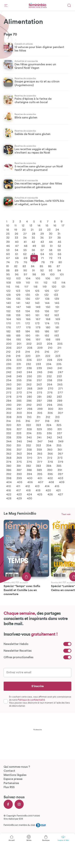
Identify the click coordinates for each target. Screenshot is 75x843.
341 (39, 437)
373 (59, 457)
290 (8, 404)
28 (33, 233)
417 (18, 490)
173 (37, 323)
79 (51, 262)
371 (39, 457)
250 (29, 376)
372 (49, 457)
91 (33, 270)
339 (18, 437)
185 (37, 331)
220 (28, 355)
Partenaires (11, 783)
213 (18, 351)
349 (60, 441)
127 (56, 290)
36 (42, 237)
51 (51, 245)
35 (33, 237)
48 (25, 245)
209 (40, 347)
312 (48, 416)
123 (18, 290)
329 (39, 429)
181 (57, 327)
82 (15, 266)
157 (56, 311)
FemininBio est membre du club (19, 825)
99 (43, 274)
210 (50, 347)
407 (40, 482)
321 (19, 425)
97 (25, 274)
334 (28, 433)
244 (29, 372)
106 (47, 278)
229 (59, 360)
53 (7, 249)
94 (59, 270)
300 (50, 408)
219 (18, 355)
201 (19, 343)
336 (49, 433)
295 (59, 404)
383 (38, 465)
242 (8, 372)
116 (17, 286)
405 (19, 482)
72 (50, 258)
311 (38, 416)
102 (8, 278)
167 (38, 319)
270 (50, 388)
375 (19, 461)
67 (8, 258)
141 (18, 302)
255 (19, 380)
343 (59, 437)
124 (27, 290)
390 (49, 469)
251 (39, 376)
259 (59, 380)
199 (57, 339)
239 (39, 368)
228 (49, 360)
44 (51, 241)
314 (8, 421)
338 (8, 437)
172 (27, 323)
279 (19, 396)
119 (45, 286)
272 (8, 392)
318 (47, 421)
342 (49, 437)
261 (19, 384)
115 (8, 286)
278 (8, 396)
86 (50, 266)
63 (33, 254)
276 (50, 392)
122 (8, 290)
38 (59, 237)
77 (34, 262)
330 (49, 429)
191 (37, 335)
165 (18, 319)
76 (25, 262)
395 (39, 474)
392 (8, 474)
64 (42, 254)
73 (59, 258)
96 (17, 274)
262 (28, 384)
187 (56, 331)
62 (25, 254)
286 (29, 400)
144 (47, 302)
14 (39, 225)
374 (8, 461)
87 (58, 266)
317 (37, 421)
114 (63, 282)
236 (8, 368)
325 (58, 425)
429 (19, 498)
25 (7, 233)
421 (58, 490)
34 (25, 237)
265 (59, 384)
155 (37, 311)
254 (8, 380)
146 (8, 307)
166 (28, 319)
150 (48, 307)
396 (50, 474)
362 (8, 453)
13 (30, 225)
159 (18, 315)
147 (18, 307)
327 (19, 429)
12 (23, 225)
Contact (9, 770)
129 (18, 294)
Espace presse (13, 779)
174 (47, 323)
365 (39, 453)
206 (8, 347)
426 (50, 494)
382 (28, 465)
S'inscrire (37, 686)
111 (36, 282)
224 (8, 360)
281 (39, 396)
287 (39, 400)
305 (39, 412)
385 (58, 465)
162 (47, 315)
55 (25, 249)
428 (8, 498)
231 (19, 364)
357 (19, 449)
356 (8, 449)
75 (16, 262)
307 (60, 412)
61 (16, 254)
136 (27, 298)
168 (48, 319)
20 (24, 229)
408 (51, 482)
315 (18, 421)
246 (50, 372)
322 (28, 425)
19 (15, 229)
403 (60, 478)
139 (56, 298)
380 (8, 465)
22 (40, 229)
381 (19, 465)
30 (50, 233)
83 (24, 266)
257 (39, 380)
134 (8, 298)
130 (27, 294)
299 (40, 408)
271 (60, 388)
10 (7, 225)
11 (15, 225)
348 (50, 441)
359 (39, 449)
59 (59, 249)
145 (57, 302)
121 (63, 286)
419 (38, 490)
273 (19, 392)
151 (57, 307)
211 (59, 347)
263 (39, 384)
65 (51, 254)
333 (18, 433)
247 (60, 372)
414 (47, 486)
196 (28, 339)
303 (19, 412)
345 (19, 441)
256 (29, 380)
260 (8, 384)
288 (49, 400)
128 (8, 294)
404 (9, 482)
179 (38, 327)
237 (19, 368)
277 (60, 392)
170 (8, 323)
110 (28, 282)
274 (29, 392)
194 (8, 339)
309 (19, 416)
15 (47, 225)
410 (8, 486)
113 (54, 282)
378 (50, 461)
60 (8, 254)
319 (56, 421)
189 (18, 335)
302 (8, 412)
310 (29, 416)
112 (45, 282)
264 (49, 384)
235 (58, 364)
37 (50, 237)
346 (29, 441)
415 (57, 486)
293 (39, 404)
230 (8, 364)
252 (49, 376)
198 (48, 339)
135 (18, 298)
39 (8, 241)
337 (59, 433)
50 (43, 245)
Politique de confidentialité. (31, 700)
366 (50, 453)
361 (60, 449)
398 (8, 478)
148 (28, 307)
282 (49, 396)
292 (28, 404)
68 (17, 258)
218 (8, 355)
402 (50, 478)
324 (48, 425)
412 (27, 486)
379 (60, 461)
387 (19, 469)
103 (18, 278)
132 (46, 294)
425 (39, 494)
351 (19, 445)
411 (18, 486)
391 (60, 469)
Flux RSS (9, 787)
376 (29, 461)
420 (48, 490)
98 (34, 274)
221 (38, 355)
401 (40, 478)
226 (29, 360)
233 (38, 364)
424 (29, 494)
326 (8, 429)
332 (8, 433)
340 (29, 437)
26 (16, 233)
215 (37, 351)
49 (34, 245)
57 (42, 249)
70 (34, 258)
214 (27, 351)
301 (60, 408)
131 (37, 294)
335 (39, 433)
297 (19, 408)
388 (29, 469)
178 (28, 327)
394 (29, 474)
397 (60, 474)
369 (19, 457)
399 (19, 478)
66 (59, 254)
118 (35, 286)
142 (27, 302)
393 (19, 474)
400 (29, 478)
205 (59, 343)
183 (18, 331)
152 (8, 311)
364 (29, 453)
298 (29, 408)
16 (54, 225)
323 (38, 425)
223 (57, 355)
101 (62, 274)
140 (8, 302)
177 (18, 327)
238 (29, 368)
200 (8, 343)
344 (8, 441)
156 (47, 311)
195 (18, 339)
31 (59, 233)
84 (32, 266)
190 (27, 335)
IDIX (21, 819)
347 (40, 441)
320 (8, 425)
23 (48, 229)
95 (8, 274)
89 (16, 270)
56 (33, 249)
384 (48, 465)
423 (19, 494)
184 (27, 331)
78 (43, 262)
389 (39, 469)
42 (33, 241)
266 (8, 388)
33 (16, 237)
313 (57, 416)
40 (17, 241)
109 (18, 282)
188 (8, 335)
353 (38, 445)
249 (19, 376)
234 (48, 364)
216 (47, 351)
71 (42, 258)
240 (49, 368)
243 (19, 372)
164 (8, 319)
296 (8, 408)
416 (8, 490)
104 (28, 278)
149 (38, 307)
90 (25, 270)
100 (52, 274)
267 (19, 388)
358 (29, 449)
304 (29, 412)
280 (29, 396)
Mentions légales (15, 775)
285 (19, 400)
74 (8, 262)
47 (17, 245)
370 (29, 457)
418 (28, 490)
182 (8, 331)
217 (56, 351)
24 (57, 229)
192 (47, 335)
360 (49, 449)
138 (47, 298)
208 (29, 347)
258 (49, 380)
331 (59, 429)
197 (38, 339)
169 (57, 319)
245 (39, 372)
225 (19, 360)
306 (50, 412)
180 (48, 327)
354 (48, 445)
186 (47, 331)
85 (41, 266)
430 (29, 498)
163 (56, 315)
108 (8, 282)
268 (29, 388)
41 (25, 241)
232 (28, 364)
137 (37, 298)
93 (50, 270)
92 (42, 270)
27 (25, 233)
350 (8, 445)
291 (19, 404)
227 (39, 360)
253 (59, 376)
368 (8, 457)
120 (54, 286)
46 (8, 245)
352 (28, 445)
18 (7, 229)
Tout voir (65, 514)
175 (56, 323)
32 (7, 237)
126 (47, 290)
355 (58, 445)
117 (26, 286)
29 (42, 233)
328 (29, 429)
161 (37, 315)
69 (25, 258)
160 (27, 315)
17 (63, 225)
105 (37, 278)
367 (60, 453)
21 (32, 229)
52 (59, 245)
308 (8, 416)
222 (47, 355)
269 (40, 388)
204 (49, 343)
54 (16, 249)
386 (8, 469)
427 (60, 494)
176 (8, 327)
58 (50, 249)
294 (49, 404)
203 (39, 343)
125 (37, 290)
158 (8, 315)
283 (59, 396)
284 (8, 400)
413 (37, 486)
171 (18, 323)
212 (8, 351)
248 (8, 376)
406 (30, 482)
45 (59, 241)
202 (28, 343)
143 (37, 302)
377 (39, 461)
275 (39, 392)
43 (42, 241)
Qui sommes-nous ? (17, 766)
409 (61, 482)
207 (19, 347)
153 (18, 311)
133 (56, 294)
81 (7, 266)
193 (56, 335)
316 (27, 421)
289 (59, 400)
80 (60, 262)
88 (7, 270)
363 (19, 453)
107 (57, 278)
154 (27, 311)
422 (8, 494)
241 (60, 368)
